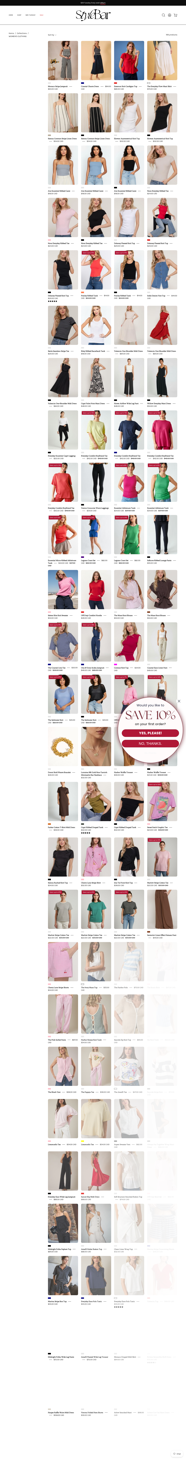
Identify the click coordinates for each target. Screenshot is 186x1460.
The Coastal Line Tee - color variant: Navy (49, 664)
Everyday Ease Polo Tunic (91, 1301)
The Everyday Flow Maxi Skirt (159, 86)
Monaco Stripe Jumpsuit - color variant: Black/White (49, 83)
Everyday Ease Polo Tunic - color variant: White (115, 1298)
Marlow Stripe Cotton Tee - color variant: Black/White (115, 932)
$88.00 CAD (86, 1199)
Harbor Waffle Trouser (123, 772)
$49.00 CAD (86, 618)
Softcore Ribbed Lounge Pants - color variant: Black (148, 557)
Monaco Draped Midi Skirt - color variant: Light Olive (115, 1353)
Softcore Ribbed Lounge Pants (159, 560)
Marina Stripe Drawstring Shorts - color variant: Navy (148, 1246)
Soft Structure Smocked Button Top (128, 1197)
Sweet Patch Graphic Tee (157, 827)
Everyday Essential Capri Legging (61, 456)
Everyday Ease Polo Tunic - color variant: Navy (82, 1298)
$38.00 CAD (119, 885)
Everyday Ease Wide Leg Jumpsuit (61, 1197)
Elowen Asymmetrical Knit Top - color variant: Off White (115, 135)
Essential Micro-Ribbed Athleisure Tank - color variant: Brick (49, 557)
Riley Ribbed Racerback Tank (93, 351)
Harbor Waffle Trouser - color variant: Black (148, 769)
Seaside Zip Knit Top (122, 1040)
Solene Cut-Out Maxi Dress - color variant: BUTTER (148, 1409)
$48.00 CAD (86, 406)
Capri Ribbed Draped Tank (92, 827)
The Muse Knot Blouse (123, 615)
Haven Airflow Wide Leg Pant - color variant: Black (115, 400)
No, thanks (150, 753)
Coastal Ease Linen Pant (157, 668)
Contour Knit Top (121, 668)
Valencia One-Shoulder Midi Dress (128, 351)
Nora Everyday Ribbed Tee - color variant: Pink (49, 240)
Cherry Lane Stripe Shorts (58, 988)
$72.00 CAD (58, 1359)
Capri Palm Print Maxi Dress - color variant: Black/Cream (82, 400)
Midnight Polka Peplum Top (59, 1249)
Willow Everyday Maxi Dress (159, 403)
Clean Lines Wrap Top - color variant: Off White (115, 1246)
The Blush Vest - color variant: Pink (49, 1089)
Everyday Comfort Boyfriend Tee (94, 456)
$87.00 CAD (171, 987)
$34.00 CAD (53, 885)
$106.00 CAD (59, 1415)
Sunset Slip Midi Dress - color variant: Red (82, 1193)
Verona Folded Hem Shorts (92, 1412)
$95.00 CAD (152, 1415)
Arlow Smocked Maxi (123, 1412)
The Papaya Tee (87, 1092)
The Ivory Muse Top (89, 988)
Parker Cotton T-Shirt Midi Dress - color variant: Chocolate (49, 824)
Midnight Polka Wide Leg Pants (61, 1357)
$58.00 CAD (71, 1092)
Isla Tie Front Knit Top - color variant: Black (115, 879)
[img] (52, 301)
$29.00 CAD (119, 246)
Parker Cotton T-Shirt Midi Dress (61, 827)
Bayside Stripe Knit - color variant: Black (148, 1089)
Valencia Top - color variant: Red (148, 1298)
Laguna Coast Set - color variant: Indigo (82, 557)
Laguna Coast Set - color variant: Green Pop (115, 557)
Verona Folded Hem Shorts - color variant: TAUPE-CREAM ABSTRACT (82, 1409)
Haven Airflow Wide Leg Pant (126, 403)
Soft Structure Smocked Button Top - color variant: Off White (115, 1193)
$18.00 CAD (52, 193)
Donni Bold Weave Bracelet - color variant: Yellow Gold (49, 769)
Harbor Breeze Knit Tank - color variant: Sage (82, 1036)
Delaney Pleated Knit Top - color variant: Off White (115, 240)
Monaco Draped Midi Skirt (125, 1357)
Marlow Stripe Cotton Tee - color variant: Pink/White (148, 879)
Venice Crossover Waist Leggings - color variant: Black (82, 504)
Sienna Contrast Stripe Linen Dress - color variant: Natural (49, 135)
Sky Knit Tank (153, 1040)
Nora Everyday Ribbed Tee (158, 191)
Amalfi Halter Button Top (91, 1249)
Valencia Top (152, 1301)
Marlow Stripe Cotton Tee (157, 883)
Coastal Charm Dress (90, 86)
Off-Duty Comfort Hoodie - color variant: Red (82, 612)
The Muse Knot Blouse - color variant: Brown (148, 612)
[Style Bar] (93, 15)
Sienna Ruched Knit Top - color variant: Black (49, 879)
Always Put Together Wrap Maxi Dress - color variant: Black (148, 1141)
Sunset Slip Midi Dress (90, 1197)
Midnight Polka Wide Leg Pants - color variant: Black (49, 1353)
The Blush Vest (54, 1092)
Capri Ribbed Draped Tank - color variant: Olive (82, 824)
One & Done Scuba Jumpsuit (92, 668)
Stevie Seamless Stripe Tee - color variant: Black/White (49, 348)
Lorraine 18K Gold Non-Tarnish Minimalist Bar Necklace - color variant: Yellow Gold (82, 769)
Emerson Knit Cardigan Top (125, 86)
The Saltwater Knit (55, 720)
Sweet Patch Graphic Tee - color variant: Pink (148, 824)
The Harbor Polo (121, 988)
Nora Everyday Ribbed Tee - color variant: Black (82, 240)
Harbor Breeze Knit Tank (91, 1040)
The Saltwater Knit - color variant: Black (82, 716)
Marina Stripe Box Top (57, 1301)
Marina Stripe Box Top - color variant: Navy (49, 1298)
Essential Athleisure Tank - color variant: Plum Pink (115, 504)
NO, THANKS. (150, 743)
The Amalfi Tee (120, 1092)
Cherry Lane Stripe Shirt (91, 883)
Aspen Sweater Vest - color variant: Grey (115, 1141)
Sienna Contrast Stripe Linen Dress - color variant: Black (82, 135)
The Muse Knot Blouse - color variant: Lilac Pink (115, 612)
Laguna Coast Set (88, 560)
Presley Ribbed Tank (89, 296)
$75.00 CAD (138, 987)
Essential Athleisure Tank (124, 508)
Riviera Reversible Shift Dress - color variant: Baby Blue (148, 1353)
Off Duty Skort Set (154, 1197)
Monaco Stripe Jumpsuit (58, 86)
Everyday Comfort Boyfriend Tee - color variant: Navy (115, 452)
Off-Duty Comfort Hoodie (91, 615)
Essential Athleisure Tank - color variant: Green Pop (148, 504)
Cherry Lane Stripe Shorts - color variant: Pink (49, 984)
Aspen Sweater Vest (122, 1144)
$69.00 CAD (119, 89)
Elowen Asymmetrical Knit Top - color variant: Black (148, 135)
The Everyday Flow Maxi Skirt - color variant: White (148, 83)
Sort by (51, 35)
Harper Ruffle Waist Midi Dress (61, 1412)
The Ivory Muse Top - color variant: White (82, 984)
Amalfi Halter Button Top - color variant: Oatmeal (82, 1246)
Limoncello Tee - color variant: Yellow (82, 1141)
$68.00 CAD (163, 1147)
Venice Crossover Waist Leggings (95, 508)
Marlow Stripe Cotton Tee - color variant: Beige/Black (49, 932)
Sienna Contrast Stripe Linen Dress (62, 139)
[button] (41, 15)
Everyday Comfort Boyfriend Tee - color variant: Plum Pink (148, 452)
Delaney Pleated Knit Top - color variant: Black (49, 292)
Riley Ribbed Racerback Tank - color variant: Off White (82, 348)
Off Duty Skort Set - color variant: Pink (148, 1193)
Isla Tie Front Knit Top (123, 883)
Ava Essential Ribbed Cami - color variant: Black (115, 187)
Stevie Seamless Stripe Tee (58, 351)
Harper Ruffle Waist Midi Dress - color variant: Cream (49, 1409)
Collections (22, 33)
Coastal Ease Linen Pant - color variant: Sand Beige (148, 664)
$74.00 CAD (152, 89)
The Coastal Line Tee (56, 668)
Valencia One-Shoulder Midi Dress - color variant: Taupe (115, 348)
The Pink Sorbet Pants (57, 1040)
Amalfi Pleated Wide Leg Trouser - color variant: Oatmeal (82, 1353)
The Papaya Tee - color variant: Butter (82, 1089)
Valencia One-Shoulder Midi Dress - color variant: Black (49, 400)
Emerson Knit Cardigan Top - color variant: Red (115, 83)
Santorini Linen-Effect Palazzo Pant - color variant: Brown (148, 932)
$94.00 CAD (53, 89)
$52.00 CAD (86, 885)
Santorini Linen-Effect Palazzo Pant (161, 935)
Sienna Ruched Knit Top (58, 883)
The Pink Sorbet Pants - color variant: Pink (49, 1036)
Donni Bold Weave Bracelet (59, 772)
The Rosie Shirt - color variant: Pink (148, 984)
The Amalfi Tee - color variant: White (115, 1089)
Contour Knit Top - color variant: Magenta (115, 664)
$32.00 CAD (125, 141)
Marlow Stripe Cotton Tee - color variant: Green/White (82, 932)
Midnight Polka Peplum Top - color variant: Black (49, 1246)
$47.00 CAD (137, 1092)
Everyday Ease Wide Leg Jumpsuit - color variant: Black (49, 1193)
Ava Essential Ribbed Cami (59, 191)
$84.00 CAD (119, 1359)
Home (11, 33)
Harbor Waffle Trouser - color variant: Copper (115, 769)
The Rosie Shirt (153, 988)
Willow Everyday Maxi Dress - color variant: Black (148, 400)
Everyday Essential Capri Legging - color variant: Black (49, 452)
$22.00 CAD (59, 458)
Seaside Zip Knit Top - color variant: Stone (115, 1036)
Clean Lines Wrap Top (123, 1249)
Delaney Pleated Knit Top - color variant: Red (148, 240)
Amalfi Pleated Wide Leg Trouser (94, 1357)
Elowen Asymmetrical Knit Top (127, 139)
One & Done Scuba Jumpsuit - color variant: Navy (82, 664)
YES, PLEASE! (150, 733)
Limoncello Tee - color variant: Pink (49, 1141)
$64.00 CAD (124, 354)
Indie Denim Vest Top (156, 296)
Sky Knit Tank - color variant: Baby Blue (148, 1036)
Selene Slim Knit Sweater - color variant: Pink (49, 612)
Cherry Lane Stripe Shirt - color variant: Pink (82, 879)
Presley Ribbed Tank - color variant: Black (115, 292)
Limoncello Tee (54, 1144)
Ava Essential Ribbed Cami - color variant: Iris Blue (82, 187)
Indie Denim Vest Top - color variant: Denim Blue (148, 292)
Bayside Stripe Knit (155, 1092)
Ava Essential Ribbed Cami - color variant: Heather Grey (49, 187)
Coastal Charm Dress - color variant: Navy (82, 83)
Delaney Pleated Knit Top (124, 243)
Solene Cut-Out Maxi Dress (158, 1412)
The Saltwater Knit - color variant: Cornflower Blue (49, 716)
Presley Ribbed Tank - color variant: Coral (82, 292)
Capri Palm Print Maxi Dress (93, 403)
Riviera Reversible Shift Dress (159, 1357)
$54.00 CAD (58, 141)
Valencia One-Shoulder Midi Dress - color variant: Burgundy (148, 348)
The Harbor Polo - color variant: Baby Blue (115, 984)
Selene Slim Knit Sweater (58, 615)
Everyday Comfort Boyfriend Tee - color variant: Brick (49, 504)
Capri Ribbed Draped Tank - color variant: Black (115, 824)
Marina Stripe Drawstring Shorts (160, 1249)
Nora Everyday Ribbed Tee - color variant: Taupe (148, 187)
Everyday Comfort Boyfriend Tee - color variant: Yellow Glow (82, 452)
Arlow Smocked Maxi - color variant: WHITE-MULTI (115, 1409)
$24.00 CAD (152, 193)
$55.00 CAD (152, 563)
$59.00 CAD (119, 775)
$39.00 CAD (53, 775)
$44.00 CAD (158, 938)
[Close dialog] (179, 701)
